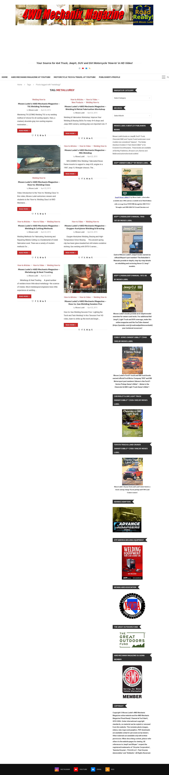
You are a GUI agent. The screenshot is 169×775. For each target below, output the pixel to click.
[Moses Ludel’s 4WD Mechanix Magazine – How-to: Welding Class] (38, 159)
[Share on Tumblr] (45, 135)
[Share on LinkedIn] (43, 135)
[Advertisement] (84, 43)
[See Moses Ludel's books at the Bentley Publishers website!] (132, 348)
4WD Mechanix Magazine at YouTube (30, 77)
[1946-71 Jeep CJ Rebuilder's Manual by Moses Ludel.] (132, 227)
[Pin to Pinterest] (40, 135)
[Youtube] (83, 68)
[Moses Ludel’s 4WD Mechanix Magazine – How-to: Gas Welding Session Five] (85, 278)
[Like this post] (32, 135)
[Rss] (89, 68)
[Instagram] (79, 68)
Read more (23, 130)
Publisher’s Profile (109, 77)
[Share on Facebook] (35, 135)
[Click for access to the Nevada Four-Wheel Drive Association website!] (132, 594)
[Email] (86, 68)
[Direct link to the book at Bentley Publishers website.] (132, 170)
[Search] (168, 77)
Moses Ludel (33, 110)
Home (5, 77)
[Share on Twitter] (38, 135)
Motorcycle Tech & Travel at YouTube (75, 77)
